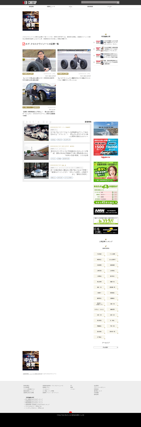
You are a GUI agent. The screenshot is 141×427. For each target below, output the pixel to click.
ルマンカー (60, 177)
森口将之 (112, 276)
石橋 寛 (64, 165)
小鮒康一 (99, 292)
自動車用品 (36, 107)
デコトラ (59, 139)
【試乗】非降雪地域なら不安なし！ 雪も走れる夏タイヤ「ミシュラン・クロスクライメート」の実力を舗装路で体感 (39, 113)
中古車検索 (26, 387)
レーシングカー (68, 177)
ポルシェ (53, 177)
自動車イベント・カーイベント (58, 148)
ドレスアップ (67, 139)
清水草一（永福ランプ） (99, 304)
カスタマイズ (66, 158)
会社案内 (96, 385)
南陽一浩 (112, 281)
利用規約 (96, 389)
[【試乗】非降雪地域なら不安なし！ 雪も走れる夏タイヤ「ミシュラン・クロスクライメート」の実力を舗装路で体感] (39, 94)
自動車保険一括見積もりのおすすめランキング (37, 404)
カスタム (53, 139)
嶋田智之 (99, 259)
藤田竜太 (99, 298)
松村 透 (99, 315)
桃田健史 (112, 292)
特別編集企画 (26, 73)
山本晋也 (112, 270)
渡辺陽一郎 (112, 287)
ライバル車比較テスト (29, 389)
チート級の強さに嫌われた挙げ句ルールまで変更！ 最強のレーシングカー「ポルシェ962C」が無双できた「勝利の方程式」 (70, 172)
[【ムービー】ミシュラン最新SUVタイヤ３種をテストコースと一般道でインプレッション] (74, 60)
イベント (53, 158)
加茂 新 (112, 315)
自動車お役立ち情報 (29, 392)
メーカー (72, 389)
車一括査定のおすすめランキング (34, 399)
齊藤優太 (99, 326)
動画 (32, 73)
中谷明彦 (99, 254)
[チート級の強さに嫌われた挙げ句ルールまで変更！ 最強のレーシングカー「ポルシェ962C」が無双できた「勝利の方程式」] (36, 171)
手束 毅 (112, 326)
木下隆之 (99, 337)
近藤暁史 (112, 298)
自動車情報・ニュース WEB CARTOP (32, 373)
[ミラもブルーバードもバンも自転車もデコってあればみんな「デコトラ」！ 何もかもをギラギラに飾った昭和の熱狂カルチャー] (36, 133)
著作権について (98, 391)
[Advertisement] (106, 94)
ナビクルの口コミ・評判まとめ (33, 406)
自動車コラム (54, 129)
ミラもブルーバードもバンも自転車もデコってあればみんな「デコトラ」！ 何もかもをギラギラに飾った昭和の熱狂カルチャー (69, 134)
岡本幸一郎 (112, 331)
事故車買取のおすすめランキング (34, 402)
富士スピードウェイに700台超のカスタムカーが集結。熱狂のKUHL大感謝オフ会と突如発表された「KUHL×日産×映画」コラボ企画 (69, 153)
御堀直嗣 (112, 265)
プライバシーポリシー (99, 387)
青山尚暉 (99, 281)
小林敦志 (99, 276)
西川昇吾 (99, 320)
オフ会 (59, 158)
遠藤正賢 (112, 309)
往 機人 (112, 320)
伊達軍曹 (99, 265)
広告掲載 (96, 392)
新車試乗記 (26, 385)
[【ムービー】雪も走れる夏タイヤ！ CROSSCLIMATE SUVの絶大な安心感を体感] (39, 60)
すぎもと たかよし (99, 309)
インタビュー (46, 389)
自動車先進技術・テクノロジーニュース (53, 385)
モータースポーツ (71, 167)
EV (71, 385)
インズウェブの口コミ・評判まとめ (34, 408)
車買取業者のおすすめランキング (34, 401)
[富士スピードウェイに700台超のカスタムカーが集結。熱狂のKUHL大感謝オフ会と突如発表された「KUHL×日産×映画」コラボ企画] (36, 152)
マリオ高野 (112, 254)
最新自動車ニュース (29, 391)
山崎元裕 (99, 270)
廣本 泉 (99, 287)
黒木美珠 (99, 331)
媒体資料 (96, 394)
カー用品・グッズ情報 (28, 107)
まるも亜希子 (112, 259)
